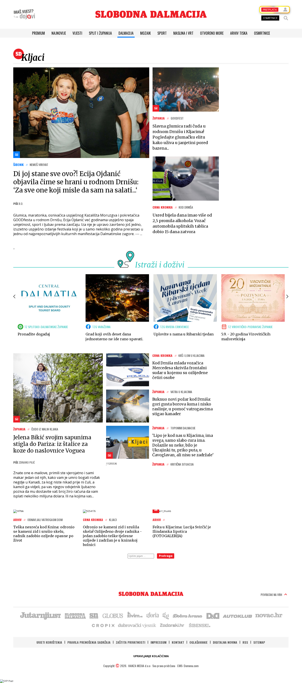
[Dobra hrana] (188, 615)
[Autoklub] (237, 615)
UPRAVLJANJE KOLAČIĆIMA (151, 656)
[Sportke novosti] (94, 615)
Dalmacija (126, 33)
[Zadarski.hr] (172, 625)
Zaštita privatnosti (130, 642)
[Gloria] (152, 615)
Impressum (158, 642)
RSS (245, 642)
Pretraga (165, 556)
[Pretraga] (285, 18)
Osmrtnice (262, 33)
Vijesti (77, 33)
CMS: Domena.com (188, 665)
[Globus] (113, 615)
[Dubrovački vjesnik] (137, 625)
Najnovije (59, 33)
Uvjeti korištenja (49, 642)
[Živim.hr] (135, 615)
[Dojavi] (24, 14)
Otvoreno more (212, 33)
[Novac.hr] (268, 615)
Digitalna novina (225, 642)
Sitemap (259, 642)
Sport (162, 33)
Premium (38, 33)
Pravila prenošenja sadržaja (89, 642)
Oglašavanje (198, 642)
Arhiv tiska (238, 33)
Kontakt (178, 642)
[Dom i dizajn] (213, 615)
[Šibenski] (199, 625)
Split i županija (100, 33)
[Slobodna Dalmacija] (151, 14)
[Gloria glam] (166, 615)
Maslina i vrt (183, 33)
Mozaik (145, 33)
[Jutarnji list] (40, 615)
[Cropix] (103, 625)
